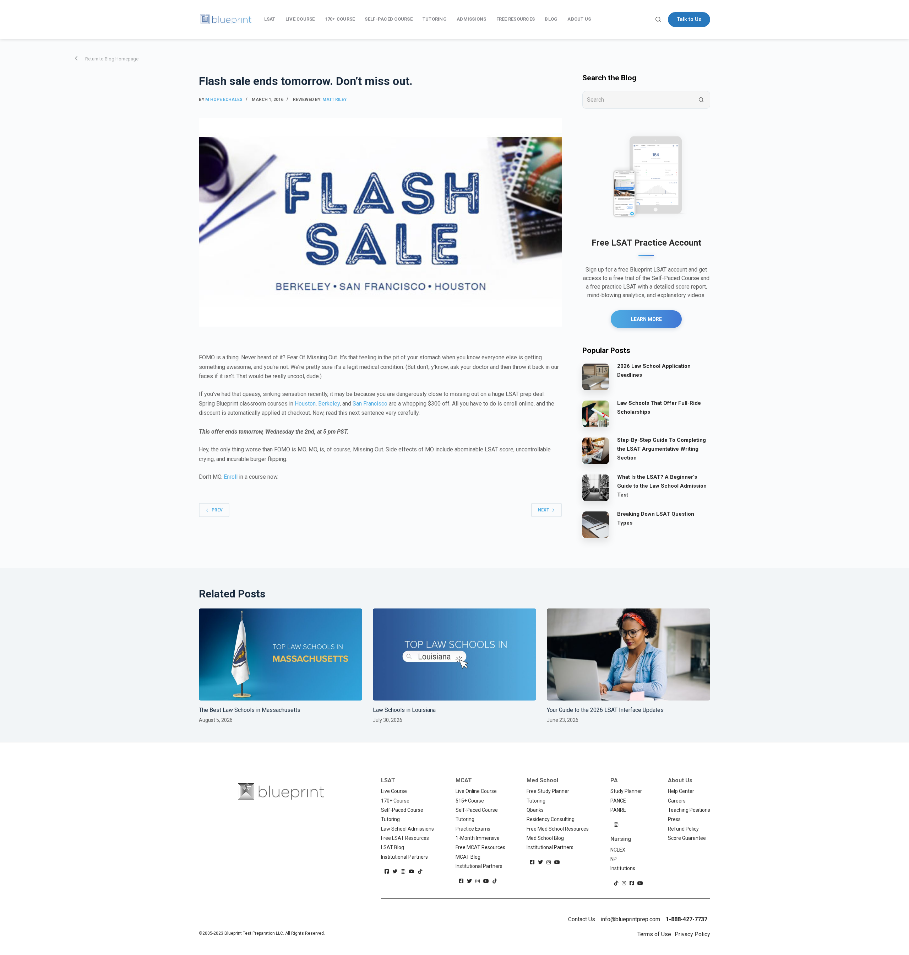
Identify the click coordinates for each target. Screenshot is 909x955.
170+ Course (395, 801)
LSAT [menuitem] (270, 19)
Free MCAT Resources (480, 847)
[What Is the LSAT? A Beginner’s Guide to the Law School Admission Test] (595, 487)
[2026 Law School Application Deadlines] (595, 376)
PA (614, 780)
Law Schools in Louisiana (404, 710)
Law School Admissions (407, 829)
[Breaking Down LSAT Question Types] (595, 524)
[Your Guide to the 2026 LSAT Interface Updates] (628, 654)
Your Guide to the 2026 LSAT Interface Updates (605, 710)
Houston (305, 403)
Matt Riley (334, 99)
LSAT (388, 780)
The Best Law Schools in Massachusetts (249, 710)
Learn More (646, 319)
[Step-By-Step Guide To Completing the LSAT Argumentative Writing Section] (595, 450)
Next (543, 510)
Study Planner (626, 791)
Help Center (681, 791)
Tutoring (390, 819)
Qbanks (535, 810)
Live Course (394, 791)
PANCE (618, 801)
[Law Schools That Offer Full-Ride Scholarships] (595, 413)
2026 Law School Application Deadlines (654, 370)
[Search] (658, 19)
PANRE (618, 810)
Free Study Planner (548, 791)
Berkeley (329, 403)
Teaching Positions (689, 810)
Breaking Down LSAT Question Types (655, 518)
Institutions (622, 868)
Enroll (231, 476)
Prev (217, 510)
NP (613, 859)
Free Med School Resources (558, 829)
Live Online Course (476, 791)
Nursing (620, 839)
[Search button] (701, 100)
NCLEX (617, 850)
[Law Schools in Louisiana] (454, 654)
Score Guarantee (687, 838)
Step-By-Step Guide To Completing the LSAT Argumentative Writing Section (661, 449)
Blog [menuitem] (551, 19)
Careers (677, 801)
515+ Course (470, 801)
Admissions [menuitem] (471, 19)
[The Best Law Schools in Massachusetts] (280, 654)
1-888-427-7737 (686, 919)
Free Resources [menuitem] (515, 19)
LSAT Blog (392, 847)
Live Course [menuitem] (300, 19)
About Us (680, 780)
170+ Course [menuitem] (340, 19)
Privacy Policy (692, 934)
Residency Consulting (551, 819)
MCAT (464, 780)
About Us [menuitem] (579, 19)
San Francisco (370, 403)
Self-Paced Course (402, 810)
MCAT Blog (468, 857)
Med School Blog (545, 838)
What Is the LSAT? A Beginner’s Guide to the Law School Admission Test (662, 486)
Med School (542, 780)
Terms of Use (654, 934)
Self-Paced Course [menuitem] (388, 19)
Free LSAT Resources (405, 838)
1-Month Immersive (478, 838)
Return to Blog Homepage (111, 58)
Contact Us (581, 919)
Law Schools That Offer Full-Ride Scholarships (659, 407)
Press (674, 819)
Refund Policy (683, 829)
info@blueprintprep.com (630, 919)
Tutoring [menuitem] (435, 19)
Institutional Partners (404, 857)
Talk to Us (689, 19)
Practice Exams (473, 829)
